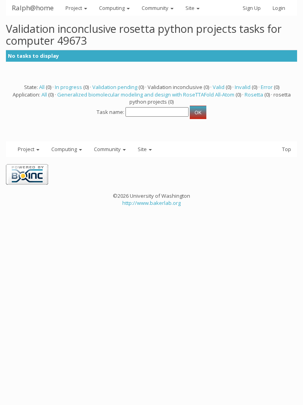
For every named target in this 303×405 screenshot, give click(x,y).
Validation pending (114, 87)
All (42, 87)
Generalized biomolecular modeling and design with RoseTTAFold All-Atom (145, 94)
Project (74, 7)
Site (190, 7)
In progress (68, 87)
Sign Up (252, 7)
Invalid (243, 87)
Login (279, 7)
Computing (112, 7)
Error (267, 87)
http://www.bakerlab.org (151, 202)
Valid (218, 87)
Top (286, 149)
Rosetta (254, 94)
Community (156, 7)
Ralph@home (33, 7)
